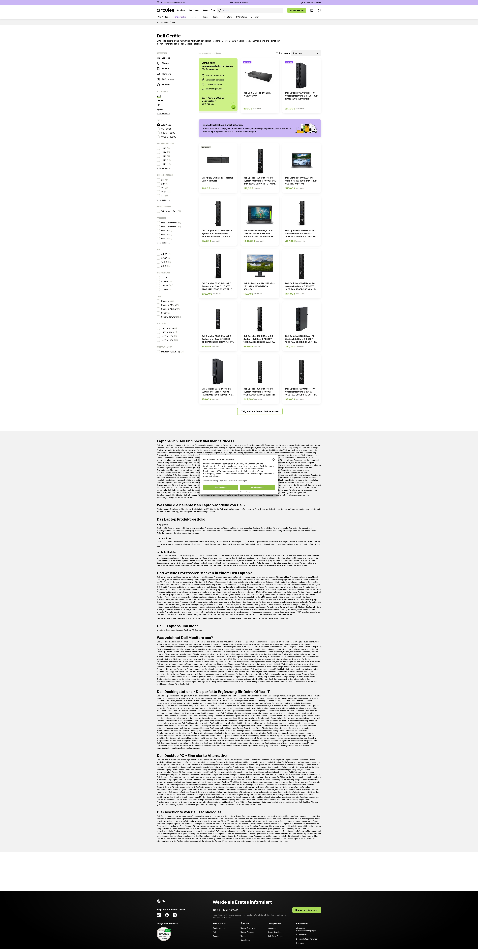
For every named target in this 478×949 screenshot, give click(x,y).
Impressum (300, 943)
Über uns (244, 936)
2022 (163, 160)
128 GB (164, 289)
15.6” (163, 191)
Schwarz (165, 301)
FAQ (214, 932)
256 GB (164, 285)
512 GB (164, 281)
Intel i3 (164, 230)
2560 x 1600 (167, 328)
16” (162, 187)
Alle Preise (166, 125)
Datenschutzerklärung (221, 917)
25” (163, 180)
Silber (164, 313)
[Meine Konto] (319, 10)
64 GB (164, 254)
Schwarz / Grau (168, 305)
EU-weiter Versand (241, 2)
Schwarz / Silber (169, 309)
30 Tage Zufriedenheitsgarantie (172, 2)
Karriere (216, 936)
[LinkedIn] (159, 915)
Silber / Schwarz (169, 317)
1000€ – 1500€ (168, 137)
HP (158, 105)
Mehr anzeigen (163, 113)
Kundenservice (219, 928)
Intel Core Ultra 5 (169, 222)
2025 (163, 148)
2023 (163, 156)
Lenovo (160, 100)
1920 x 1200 (167, 336)
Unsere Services (247, 932)
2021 (163, 164)
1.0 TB (164, 277)
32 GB (164, 258)
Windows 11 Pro (168, 211)
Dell (159, 96)
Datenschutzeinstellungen (307, 939)
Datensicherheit (275, 932)
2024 (164, 152)
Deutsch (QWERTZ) (170, 351)
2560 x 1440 (167, 332)
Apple (160, 109)
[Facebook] (167, 915)
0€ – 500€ (166, 129)
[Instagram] (175, 915)
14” (163, 195)
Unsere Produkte (247, 928)
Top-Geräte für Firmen (312, 2)
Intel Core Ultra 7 (169, 226)
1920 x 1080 (167, 340)
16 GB (164, 262)
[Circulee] (165, 10)
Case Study (245, 940)
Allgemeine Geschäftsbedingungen (306, 929)
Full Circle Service (275, 936)
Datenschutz (301, 935)
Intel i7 (164, 238)
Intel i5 (164, 234)
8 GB (163, 266)
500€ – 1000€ (168, 133)
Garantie (272, 928)
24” (163, 184)
